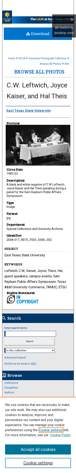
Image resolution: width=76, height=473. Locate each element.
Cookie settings (51, 430)
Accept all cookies (38, 449)
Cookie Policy (60, 435)
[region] (38, 435)
